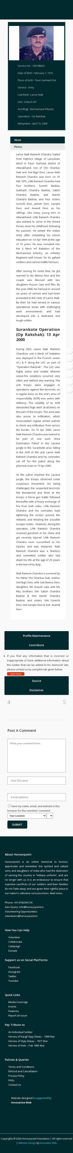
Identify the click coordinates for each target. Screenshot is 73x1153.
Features (13, 1011)
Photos (18, 146)
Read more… (56, 893)
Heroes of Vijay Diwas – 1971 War (28, 1041)
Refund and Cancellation (23, 1071)
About (17, 140)
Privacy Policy (16, 1075)
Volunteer (14, 937)
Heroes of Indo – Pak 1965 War (26, 1045)
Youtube (13, 980)
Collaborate (15, 941)
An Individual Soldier (20, 1032)
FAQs (11, 1080)
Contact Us (14, 1084)
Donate (12, 950)
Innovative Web (48, 1143)
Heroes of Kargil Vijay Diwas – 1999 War (31, 1036)
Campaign (14, 946)
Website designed (22, 1098)
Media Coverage (18, 1002)
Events (12, 1006)
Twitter (12, 976)
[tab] (36, 635)
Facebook (14, 967)
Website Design (27, 1143)
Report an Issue (17, 1015)
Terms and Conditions (21, 1067)
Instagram (14, 972)
